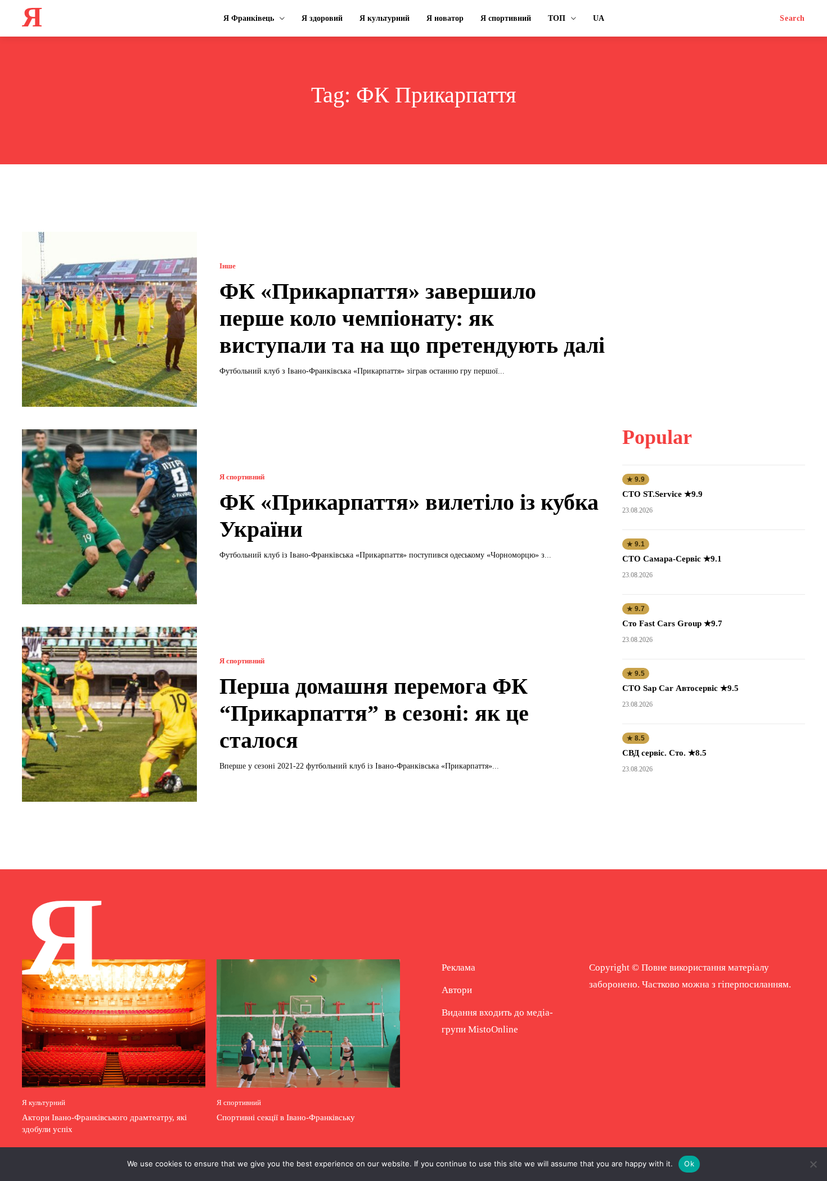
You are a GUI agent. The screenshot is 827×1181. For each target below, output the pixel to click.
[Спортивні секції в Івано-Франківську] (308, 1023)
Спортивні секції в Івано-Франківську (286, 1117)
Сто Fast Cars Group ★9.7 (672, 623)
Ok (689, 1163)
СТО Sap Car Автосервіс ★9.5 (680, 688)
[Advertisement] (713, 302)
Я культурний (43, 1102)
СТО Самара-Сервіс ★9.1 (672, 558)
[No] (813, 1164)
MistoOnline (493, 1029)
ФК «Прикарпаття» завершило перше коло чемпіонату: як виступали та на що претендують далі (412, 318)
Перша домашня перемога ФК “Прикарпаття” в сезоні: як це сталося (374, 713)
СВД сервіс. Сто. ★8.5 (664, 752)
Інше (227, 266)
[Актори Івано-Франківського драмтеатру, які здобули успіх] (113, 1023)
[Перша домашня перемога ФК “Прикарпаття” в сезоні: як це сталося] (109, 714)
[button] (792, 18)
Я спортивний (241, 477)
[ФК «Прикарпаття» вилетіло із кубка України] (109, 516)
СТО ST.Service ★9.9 (662, 494)
